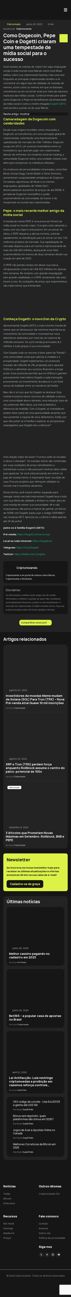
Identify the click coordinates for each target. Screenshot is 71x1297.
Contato (43, 1223)
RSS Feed (8, 1223)
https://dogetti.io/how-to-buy (33, 534)
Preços (7, 1237)
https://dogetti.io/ (42, 541)
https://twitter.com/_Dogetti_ (30, 554)
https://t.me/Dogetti (27, 547)
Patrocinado (14, 24)
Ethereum (9, 1203)
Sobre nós (45, 1233)
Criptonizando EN (49, 1193)
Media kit (8, 1233)
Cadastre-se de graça (25, 884)
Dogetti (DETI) (58, 103)
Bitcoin (7, 1198)
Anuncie (43, 1228)
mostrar (25, 114)
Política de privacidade (52, 1237)
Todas (6, 1193)
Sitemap (8, 1228)
